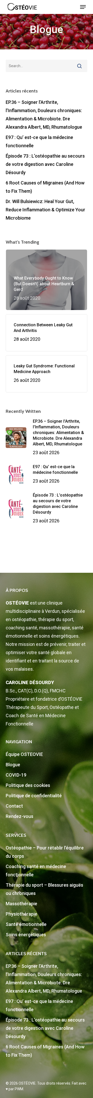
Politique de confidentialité (34, 795)
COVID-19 (16, 775)
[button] (83, 7)
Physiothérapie (21, 914)
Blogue (13, 764)
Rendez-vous (19, 816)
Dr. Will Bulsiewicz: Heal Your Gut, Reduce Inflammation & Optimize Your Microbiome (45, 210)
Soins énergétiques (26, 934)
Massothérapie (21, 903)
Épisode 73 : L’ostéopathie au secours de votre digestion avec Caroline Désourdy (45, 164)
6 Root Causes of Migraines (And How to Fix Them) (45, 187)
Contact (14, 806)
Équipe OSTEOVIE (24, 754)
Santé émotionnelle (26, 924)
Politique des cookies (28, 785)
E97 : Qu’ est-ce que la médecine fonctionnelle (39, 141)
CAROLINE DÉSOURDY (30, 682)
